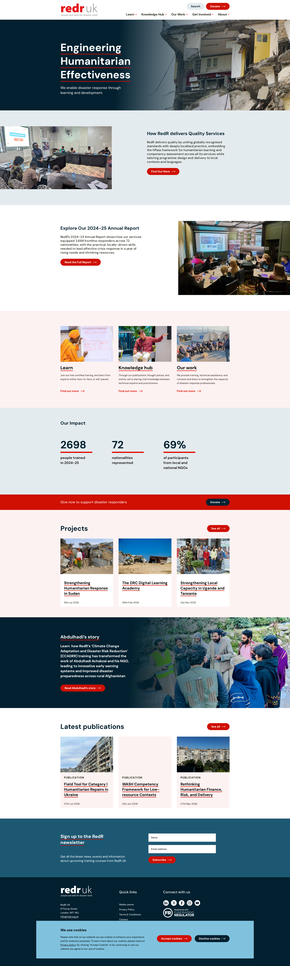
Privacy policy (68, 944)
